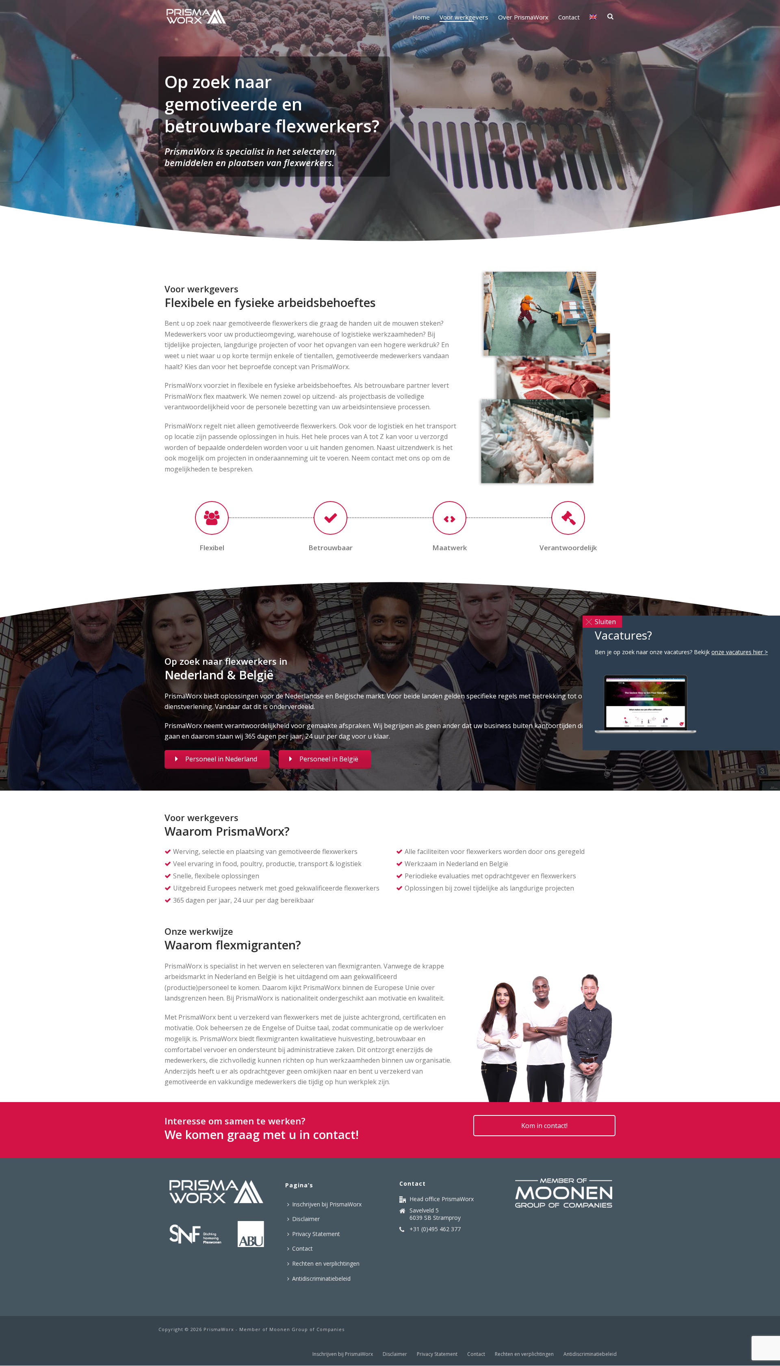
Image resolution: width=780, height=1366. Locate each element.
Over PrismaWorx (523, 17)
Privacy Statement (316, 1234)
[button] (602, 622)
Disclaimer (306, 1219)
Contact (569, 17)
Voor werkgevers (464, 17)
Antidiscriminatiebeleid (321, 1278)
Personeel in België (328, 758)
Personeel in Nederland (221, 758)
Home (421, 17)
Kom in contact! (544, 1125)
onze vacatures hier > (739, 652)
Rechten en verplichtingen (326, 1263)
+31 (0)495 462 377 (435, 1229)
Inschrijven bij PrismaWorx (327, 1204)
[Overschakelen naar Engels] (593, 17)
